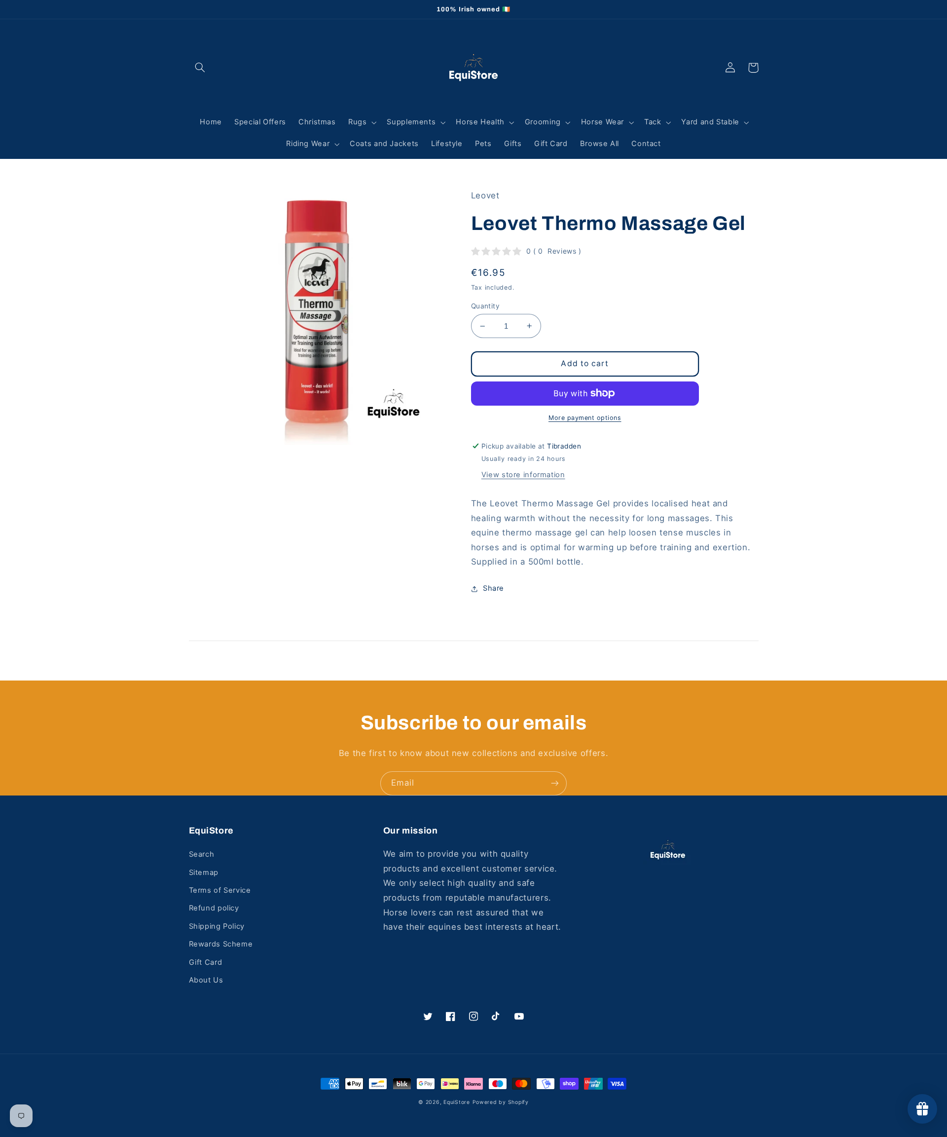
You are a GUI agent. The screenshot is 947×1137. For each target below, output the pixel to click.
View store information (523, 474)
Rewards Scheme (221, 944)
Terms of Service (220, 890)
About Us (206, 980)
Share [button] (493, 588)
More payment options (584, 417)
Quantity (485, 306)
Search (202, 854)
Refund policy (214, 908)
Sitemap (204, 872)
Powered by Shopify (501, 1102)
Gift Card (205, 962)
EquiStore (456, 1102)
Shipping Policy (217, 926)
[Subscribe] (555, 783)
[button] (200, 67)
